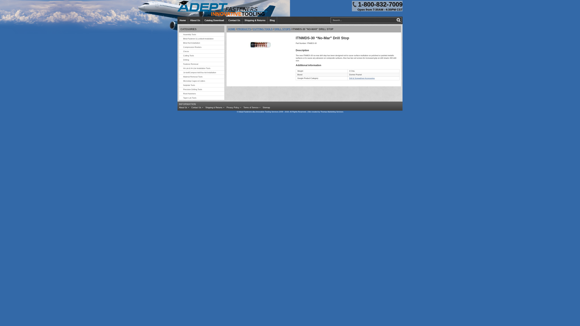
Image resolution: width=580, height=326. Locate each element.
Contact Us (196, 107)
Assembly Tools (189, 35)
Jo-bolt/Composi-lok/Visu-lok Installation (199, 73)
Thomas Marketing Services (332, 112)
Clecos (186, 51)
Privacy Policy (233, 107)
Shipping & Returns (213, 107)
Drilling (186, 60)
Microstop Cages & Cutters (194, 81)
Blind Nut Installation (191, 43)
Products (244, 29)
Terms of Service (250, 107)
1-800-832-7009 (380, 4)
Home (231, 29)
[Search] (398, 20)
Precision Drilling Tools (192, 89)
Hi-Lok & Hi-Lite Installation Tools (196, 68)
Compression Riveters (192, 47)
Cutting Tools (263, 29)
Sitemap (266, 107)
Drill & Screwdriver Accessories (362, 78)
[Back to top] (569, 315)
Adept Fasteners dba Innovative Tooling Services (258, 112)
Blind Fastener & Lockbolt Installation (198, 39)
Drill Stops (282, 29)
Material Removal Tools (193, 77)
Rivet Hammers (189, 94)
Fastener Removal (190, 64)
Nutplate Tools (189, 85)
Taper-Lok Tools (189, 98)
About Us (183, 107)
